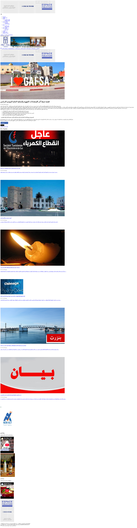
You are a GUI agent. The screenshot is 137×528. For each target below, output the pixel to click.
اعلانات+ (16, 48)
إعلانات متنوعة (20, 48)
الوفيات (4, 30)
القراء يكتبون (5, 31)
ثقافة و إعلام (5, 27)
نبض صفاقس (5, 17)
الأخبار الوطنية (7, 20)
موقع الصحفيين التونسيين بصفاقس (6, 34)
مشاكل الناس (7, 23)
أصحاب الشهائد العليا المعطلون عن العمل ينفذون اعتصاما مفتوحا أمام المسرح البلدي (12, 296)
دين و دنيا (6, 29)
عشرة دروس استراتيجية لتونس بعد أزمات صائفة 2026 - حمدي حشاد (10, 168)
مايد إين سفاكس (5, 32)
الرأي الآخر (7, 28)
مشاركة (3, 122)
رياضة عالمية (7, 25)
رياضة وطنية (7, 26)
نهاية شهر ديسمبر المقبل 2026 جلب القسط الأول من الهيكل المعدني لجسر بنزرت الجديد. (13, 345)
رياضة (4, 24)
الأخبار (4, 18)
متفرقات (6, 22)
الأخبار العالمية (7, 19)
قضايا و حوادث (5, 21)
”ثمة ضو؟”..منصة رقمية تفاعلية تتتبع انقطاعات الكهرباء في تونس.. (10, 267)
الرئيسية (4, 16)
